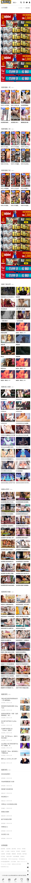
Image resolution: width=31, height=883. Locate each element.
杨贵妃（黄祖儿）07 (5, 380)
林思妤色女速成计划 (20, 628)
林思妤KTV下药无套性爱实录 (7, 664)
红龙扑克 (13, 851)
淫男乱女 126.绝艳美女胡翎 (9, 804)
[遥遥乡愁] (8, 338)
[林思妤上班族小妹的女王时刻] (8, 646)
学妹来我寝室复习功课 (7, 781)
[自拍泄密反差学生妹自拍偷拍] (8, 579)
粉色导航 (3, 848)
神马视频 (8, 853)
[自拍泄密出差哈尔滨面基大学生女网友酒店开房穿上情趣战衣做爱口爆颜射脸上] (8, 543)
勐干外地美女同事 (6, 819)
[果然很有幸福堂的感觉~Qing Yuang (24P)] (25, 708)
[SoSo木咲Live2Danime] (8, 465)
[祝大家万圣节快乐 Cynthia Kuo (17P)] (25, 723)
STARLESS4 (19, 411)
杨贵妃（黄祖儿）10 (20, 332)
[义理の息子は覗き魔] (23, 303)
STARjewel (3, 411)
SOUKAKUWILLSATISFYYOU (8, 482)
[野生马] (8, 350)
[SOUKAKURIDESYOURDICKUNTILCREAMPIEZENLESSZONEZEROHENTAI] (23, 453)
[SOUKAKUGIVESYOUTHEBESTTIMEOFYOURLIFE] (23, 477)
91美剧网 (23, 851)
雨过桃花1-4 (4, 796)
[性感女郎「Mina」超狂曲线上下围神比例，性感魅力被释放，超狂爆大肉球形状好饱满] (25, 753)
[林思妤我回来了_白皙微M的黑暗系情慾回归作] (23, 634)
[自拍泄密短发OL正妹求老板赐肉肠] (23, 555)
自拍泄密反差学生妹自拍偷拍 (7, 585)
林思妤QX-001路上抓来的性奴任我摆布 (10, 676)
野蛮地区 (18, 344)
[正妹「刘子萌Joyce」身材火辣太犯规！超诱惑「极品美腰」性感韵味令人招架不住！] (25, 738)
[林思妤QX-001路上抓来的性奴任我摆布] (8, 670)
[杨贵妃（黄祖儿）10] (23, 327)
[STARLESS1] (23, 393)
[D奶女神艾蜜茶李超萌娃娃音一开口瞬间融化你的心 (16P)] (25, 700)
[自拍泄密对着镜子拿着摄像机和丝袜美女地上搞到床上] (23, 579)
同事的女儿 (4, 827)
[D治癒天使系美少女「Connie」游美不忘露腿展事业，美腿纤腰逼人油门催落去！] (25, 730)
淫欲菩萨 (18, 297)
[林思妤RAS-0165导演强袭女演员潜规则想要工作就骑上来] (23, 670)
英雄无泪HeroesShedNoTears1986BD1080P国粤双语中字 (15, 297)
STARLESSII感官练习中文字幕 (8, 435)
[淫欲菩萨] (23, 291)
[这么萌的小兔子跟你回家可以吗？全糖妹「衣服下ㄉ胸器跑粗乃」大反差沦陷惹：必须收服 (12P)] (25, 746)
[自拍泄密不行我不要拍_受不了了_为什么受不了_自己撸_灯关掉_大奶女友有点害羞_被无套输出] (8, 532)
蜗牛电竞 (25, 853)
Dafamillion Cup (4, 866)
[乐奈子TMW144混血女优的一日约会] (23, 682)
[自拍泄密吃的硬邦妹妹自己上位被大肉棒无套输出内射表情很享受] (23, 508)
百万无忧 (3, 856)
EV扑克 (19, 848)
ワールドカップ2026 (6, 864)
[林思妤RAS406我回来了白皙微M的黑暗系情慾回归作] (8, 682)
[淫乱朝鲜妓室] (8, 303)
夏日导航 (14, 848)
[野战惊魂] (23, 350)
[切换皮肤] (27, 867)
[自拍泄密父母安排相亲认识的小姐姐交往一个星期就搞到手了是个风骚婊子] (8, 555)
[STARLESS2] (8, 393)
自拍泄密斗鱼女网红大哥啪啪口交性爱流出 (10, 573)
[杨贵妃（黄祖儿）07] (8, 374)
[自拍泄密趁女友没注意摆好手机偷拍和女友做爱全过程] (8, 508)
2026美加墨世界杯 (5, 861)
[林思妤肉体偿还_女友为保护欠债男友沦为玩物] (23, 598)
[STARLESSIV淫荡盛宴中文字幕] (8, 453)
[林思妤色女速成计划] (23, 622)
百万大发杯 (13, 861)
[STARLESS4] (23, 405)
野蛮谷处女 (3, 368)
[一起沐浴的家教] (23, 315)
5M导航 (23, 848)
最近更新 (28, 7)
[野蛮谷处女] (8, 362)
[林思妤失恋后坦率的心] (23, 646)
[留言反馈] (27, 2)
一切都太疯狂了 (4, 320)
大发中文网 (8, 856)
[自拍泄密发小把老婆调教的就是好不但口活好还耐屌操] (23, 543)
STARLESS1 (19, 399)
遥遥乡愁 (3, 344)
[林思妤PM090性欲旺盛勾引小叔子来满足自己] (23, 658)
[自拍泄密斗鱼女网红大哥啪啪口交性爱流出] (8, 567)
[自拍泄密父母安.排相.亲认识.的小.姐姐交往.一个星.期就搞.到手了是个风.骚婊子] (23, 567)
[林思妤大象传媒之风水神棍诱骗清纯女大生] (23, 610)
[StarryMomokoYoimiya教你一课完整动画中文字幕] (23, 429)
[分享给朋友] (27, 870)
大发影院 (3, 853)
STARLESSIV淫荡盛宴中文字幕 (8, 459)
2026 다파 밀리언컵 (12, 859)
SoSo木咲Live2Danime (6, 471)
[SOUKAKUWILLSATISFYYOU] (8, 477)
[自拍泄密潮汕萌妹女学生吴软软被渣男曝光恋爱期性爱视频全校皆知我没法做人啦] (23, 520)
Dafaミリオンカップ (22, 861)
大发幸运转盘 (4, 859)
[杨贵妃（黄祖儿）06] (23, 362)
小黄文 (2, 851)
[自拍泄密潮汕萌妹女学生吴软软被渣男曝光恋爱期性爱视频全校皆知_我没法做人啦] (8, 496)
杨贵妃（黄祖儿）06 (20, 368)
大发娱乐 (22, 856)
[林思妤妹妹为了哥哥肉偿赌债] (8, 610)
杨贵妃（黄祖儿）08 (20, 380)
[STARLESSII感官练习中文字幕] (8, 429)
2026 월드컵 (22, 859)
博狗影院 (14, 853)
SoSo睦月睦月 (19, 471)
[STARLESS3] (8, 417)
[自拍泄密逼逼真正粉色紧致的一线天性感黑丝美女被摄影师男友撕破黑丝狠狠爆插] (23, 496)
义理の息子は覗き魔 (20, 309)
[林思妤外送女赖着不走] (8, 634)
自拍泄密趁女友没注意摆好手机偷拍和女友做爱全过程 (13, 514)
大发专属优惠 (16, 856)
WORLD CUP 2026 (16, 864)
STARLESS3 (4, 423)
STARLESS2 (4, 399)
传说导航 (8, 848)
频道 (14, 2)
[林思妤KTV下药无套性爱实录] (8, 658)
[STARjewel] (8, 405)
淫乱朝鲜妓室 (4, 309)
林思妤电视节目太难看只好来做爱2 (9, 628)
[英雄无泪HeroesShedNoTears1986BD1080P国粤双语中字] (8, 291)
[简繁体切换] (27, 863)
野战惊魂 (18, 356)
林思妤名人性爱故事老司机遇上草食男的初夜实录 (12, 604)
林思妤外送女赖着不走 (6, 640)
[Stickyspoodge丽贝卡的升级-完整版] (8, 441)
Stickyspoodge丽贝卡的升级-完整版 (9, 447)
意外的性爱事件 (5, 774)
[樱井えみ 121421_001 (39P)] (25, 761)
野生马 (2, 356)
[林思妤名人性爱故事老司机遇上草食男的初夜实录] (8, 598)
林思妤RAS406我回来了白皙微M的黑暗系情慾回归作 (13, 687)
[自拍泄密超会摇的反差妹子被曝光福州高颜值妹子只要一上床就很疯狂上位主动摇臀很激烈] (23, 532)
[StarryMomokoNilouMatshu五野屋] (23, 441)
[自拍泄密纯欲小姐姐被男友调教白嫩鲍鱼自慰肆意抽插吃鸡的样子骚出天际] (8, 520)
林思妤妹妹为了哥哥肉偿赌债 (7, 616)
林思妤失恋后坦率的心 (21, 652)
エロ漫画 (7, 851)
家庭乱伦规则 (5, 811)
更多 (12, 87)
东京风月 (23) (5, 834)
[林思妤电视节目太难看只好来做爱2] (8, 622)
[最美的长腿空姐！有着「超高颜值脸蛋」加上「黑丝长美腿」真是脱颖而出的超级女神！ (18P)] (25, 715)
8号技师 (18, 851)
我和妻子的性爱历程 (7, 789)
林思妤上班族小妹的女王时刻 (7, 652)
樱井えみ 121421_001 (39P (9, 759)
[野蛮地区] (23, 338)
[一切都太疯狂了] (8, 315)
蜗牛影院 (19, 853)
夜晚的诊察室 (4, 332)
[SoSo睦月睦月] (23, 465)
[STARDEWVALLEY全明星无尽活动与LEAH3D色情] (23, 417)
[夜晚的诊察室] (8, 327)
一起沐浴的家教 (19, 320)
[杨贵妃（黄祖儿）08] (23, 374)
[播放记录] (24, 2)
